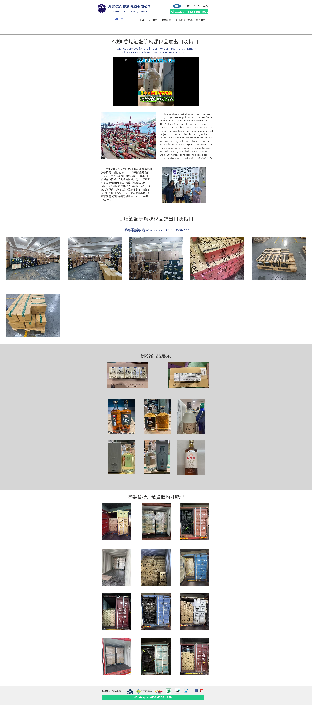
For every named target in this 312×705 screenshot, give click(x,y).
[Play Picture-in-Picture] (191, 102)
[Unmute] (120, 102)
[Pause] (115, 102)
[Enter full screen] (196, 102)
